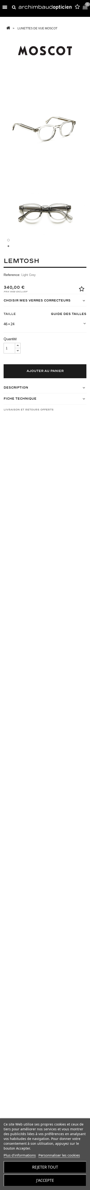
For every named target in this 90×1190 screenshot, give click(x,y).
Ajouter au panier (45, 371)
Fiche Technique (20, 399)
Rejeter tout (45, 1167)
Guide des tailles (68, 314)
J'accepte (45, 1180)
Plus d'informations (20, 1155)
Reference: (12, 275)
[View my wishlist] (77, 7)
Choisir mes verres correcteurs (37, 300)
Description (16, 388)
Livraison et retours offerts (29, 409)
